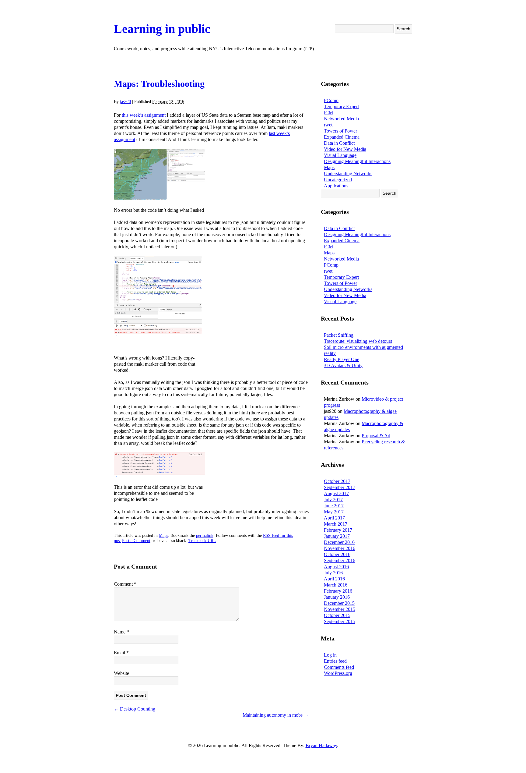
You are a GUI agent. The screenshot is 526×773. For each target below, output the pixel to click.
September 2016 (339, 560)
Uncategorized (338, 179)
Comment (125, 584)
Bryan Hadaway (321, 745)
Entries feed (335, 661)
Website (121, 673)
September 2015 (339, 621)
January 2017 (337, 536)
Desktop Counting (134, 708)
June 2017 (334, 505)
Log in (330, 655)
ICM (328, 112)
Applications (336, 185)
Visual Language (340, 155)
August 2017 (336, 493)
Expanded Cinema (341, 137)
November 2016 (339, 548)
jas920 (125, 101)
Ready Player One (341, 359)
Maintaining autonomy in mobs (276, 715)
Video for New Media (345, 149)
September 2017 (339, 487)
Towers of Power (340, 130)
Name (121, 631)
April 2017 (334, 517)
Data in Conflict (339, 143)
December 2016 (339, 542)
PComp (331, 100)
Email (121, 652)
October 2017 (337, 481)
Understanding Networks (348, 173)
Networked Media (341, 118)
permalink (204, 535)
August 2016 (336, 566)
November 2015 (339, 609)
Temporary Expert (341, 106)
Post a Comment (136, 540)
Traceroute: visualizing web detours (358, 341)
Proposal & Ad (376, 435)
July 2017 (333, 499)
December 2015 (339, 603)
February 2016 (338, 591)
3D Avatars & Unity (343, 365)
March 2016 (335, 584)
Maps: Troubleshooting (159, 84)
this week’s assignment (144, 115)
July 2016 (333, 572)
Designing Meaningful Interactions (357, 161)
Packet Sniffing (338, 335)
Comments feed (339, 667)
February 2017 (338, 530)
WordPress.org (338, 673)
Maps (163, 535)
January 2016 (337, 597)
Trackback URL (202, 540)
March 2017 (335, 524)
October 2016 (337, 554)
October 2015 (337, 615)
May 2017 (334, 511)
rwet (328, 124)
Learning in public (162, 29)
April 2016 (334, 578)
